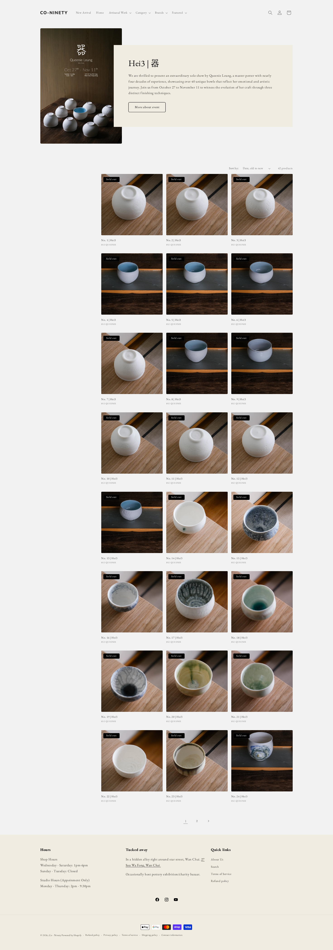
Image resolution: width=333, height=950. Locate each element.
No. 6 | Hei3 (238, 320)
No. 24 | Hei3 (239, 796)
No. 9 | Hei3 (238, 399)
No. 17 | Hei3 (174, 637)
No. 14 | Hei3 (174, 558)
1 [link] (186, 821)
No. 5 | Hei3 (173, 320)
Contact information (172, 934)
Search (215, 867)
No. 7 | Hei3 (108, 399)
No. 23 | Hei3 (174, 796)
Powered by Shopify (72, 935)
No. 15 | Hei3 (239, 558)
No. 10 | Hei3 (109, 478)
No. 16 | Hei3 (109, 637)
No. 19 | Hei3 (109, 717)
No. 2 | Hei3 (173, 240)
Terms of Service (221, 874)
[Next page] (208, 821)
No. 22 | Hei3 (109, 796)
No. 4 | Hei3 (108, 320)
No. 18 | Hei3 (239, 637)
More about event (147, 107)
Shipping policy (150, 934)
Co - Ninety (55, 935)
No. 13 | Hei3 (109, 558)
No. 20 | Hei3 (174, 717)
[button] (119, 12)
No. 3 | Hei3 (238, 240)
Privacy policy (111, 934)
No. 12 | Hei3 (239, 478)
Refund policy (220, 881)
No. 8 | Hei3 (173, 399)
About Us (217, 859)
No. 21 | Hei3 (239, 717)
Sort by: (234, 168)
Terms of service (130, 934)
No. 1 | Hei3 (108, 240)
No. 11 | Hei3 (174, 478)
